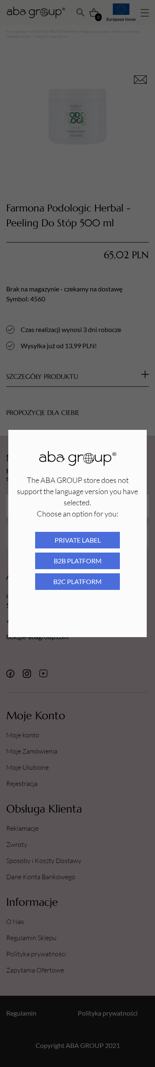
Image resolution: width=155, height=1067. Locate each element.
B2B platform (78, 561)
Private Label (78, 540)
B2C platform (77, 581)
